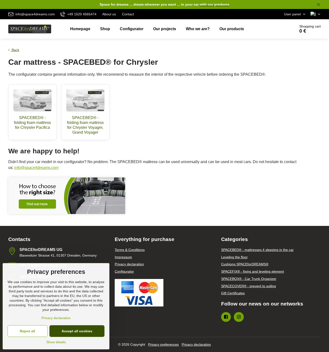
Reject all (27, 331)
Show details (56, 342)
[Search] (278, 29)
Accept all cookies (77, 331)
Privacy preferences (163, 344)
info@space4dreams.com (36, 168)
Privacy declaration (196, 344)
